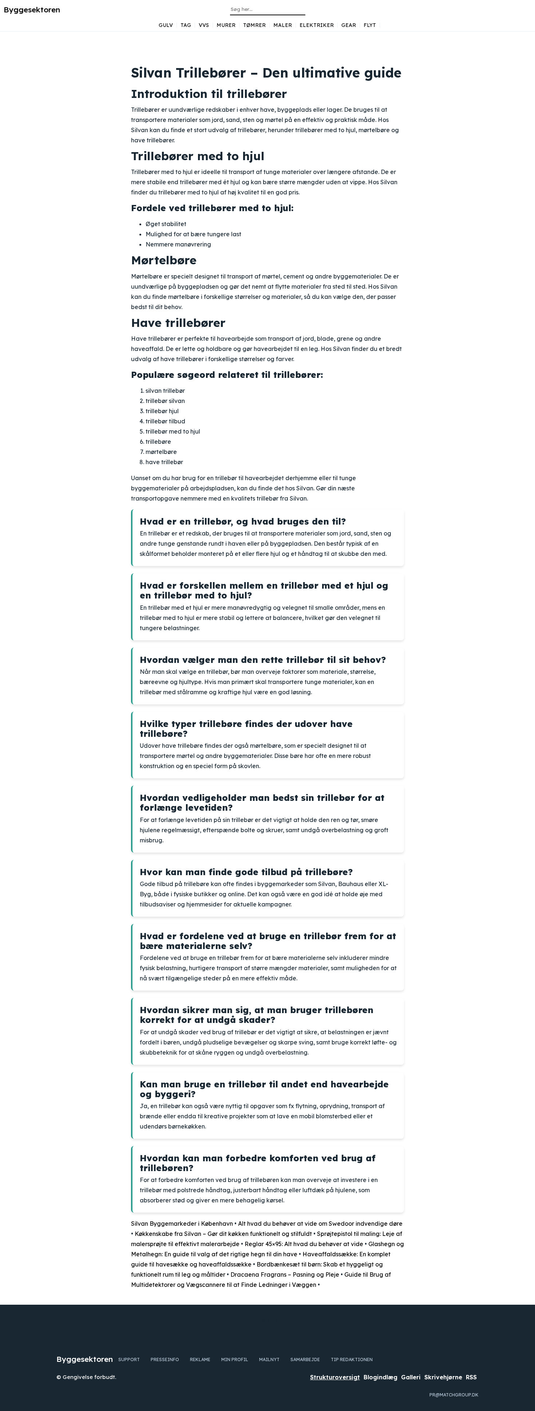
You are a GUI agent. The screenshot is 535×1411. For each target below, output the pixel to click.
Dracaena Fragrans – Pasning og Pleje (284, 1274)
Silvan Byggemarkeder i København (182, 1223)
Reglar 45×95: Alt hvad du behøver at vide (304, 1244)
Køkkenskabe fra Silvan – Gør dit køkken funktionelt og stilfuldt (223, 1233)
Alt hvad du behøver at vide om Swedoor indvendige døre (320, 1223)
